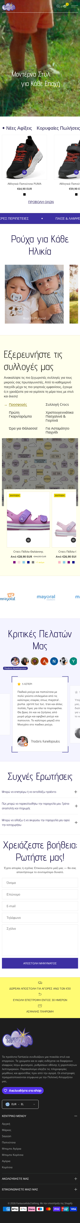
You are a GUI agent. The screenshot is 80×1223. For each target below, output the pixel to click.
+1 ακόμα (40, 562)
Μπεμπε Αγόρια (11, 1148)
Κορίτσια (7, 1167)
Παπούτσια (9, 1142)
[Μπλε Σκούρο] (28, 562)
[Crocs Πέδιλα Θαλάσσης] (28, 519)
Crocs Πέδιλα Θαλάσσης (28, 551)
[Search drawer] (58, 6)
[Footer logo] (17, 1038)
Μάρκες (6, 1130)
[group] (15, 661)
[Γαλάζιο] (23, 562)
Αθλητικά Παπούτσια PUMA (24, 183)
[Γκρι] (33, 562)
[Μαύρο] (24, 194)
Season (6, 1136)
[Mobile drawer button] (74, 6)
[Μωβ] (14, 562)
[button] (24, 172)
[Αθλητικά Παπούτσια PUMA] (24, 157)
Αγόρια (6, 1161)
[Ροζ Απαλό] (19, 562)
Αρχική (6, 1124)
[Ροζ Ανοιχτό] (59, 562)
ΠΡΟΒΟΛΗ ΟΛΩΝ (41, 202)
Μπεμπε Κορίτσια (12, 1155)
